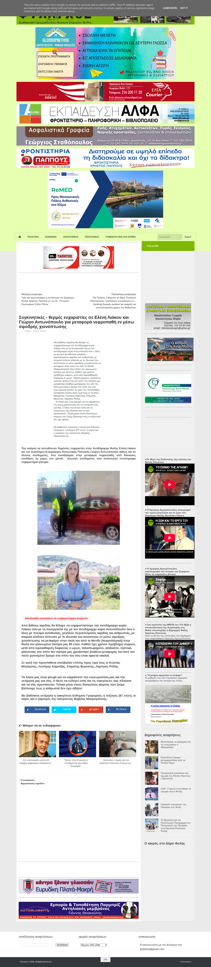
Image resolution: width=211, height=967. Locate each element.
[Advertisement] (78, 281)
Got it (184, 8)
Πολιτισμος (92, 236)
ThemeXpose (186, 962)
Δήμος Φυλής (40, 331)
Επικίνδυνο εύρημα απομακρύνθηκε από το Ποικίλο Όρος (173, 760)
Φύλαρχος (24, 962)
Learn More (170, 8)
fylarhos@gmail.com (152, 949)
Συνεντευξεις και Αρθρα (121, 236)
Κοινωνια (51, 236)
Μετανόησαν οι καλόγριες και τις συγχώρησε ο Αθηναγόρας (176, 744)
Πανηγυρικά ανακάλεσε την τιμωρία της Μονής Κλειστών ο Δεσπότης (175, 776)
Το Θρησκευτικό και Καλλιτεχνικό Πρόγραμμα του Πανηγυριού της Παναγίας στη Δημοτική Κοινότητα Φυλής (176, 825)
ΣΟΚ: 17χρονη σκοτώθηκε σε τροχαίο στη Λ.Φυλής (176, 790)
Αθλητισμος (70, 236)
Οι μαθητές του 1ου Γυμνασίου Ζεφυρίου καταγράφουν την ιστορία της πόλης (166, 679)
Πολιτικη (33, 236)
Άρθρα (28, 331)
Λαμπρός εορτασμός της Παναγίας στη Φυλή (173, 805)
